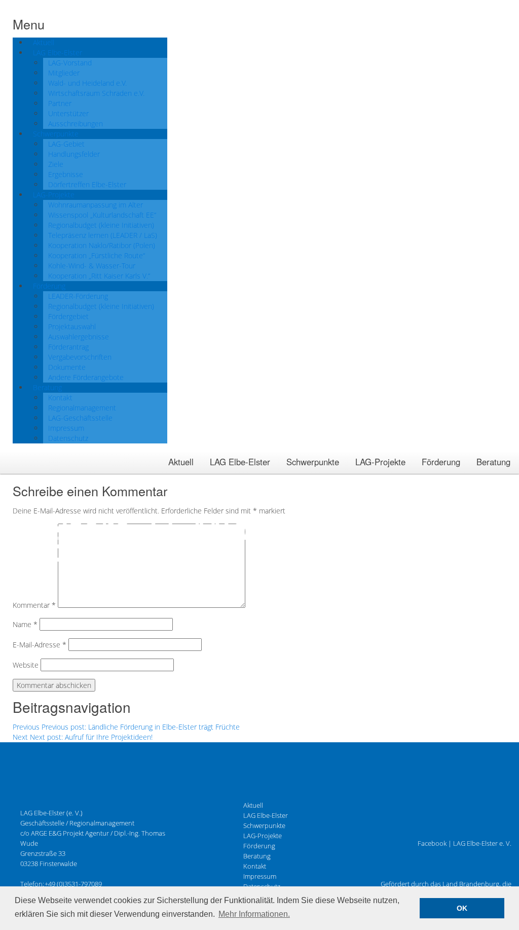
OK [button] (462, 908)
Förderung (441, 462)
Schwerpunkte (312, 462)
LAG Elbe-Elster (240, 462)
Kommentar (34, 605)
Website (26, 665)
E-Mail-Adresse (39, 644)
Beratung (493, 462)
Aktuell (181, 462)
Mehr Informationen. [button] (254, 914)
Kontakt (254, 866)
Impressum (259, 876)
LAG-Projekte (380, 462)
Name (25, 624)
